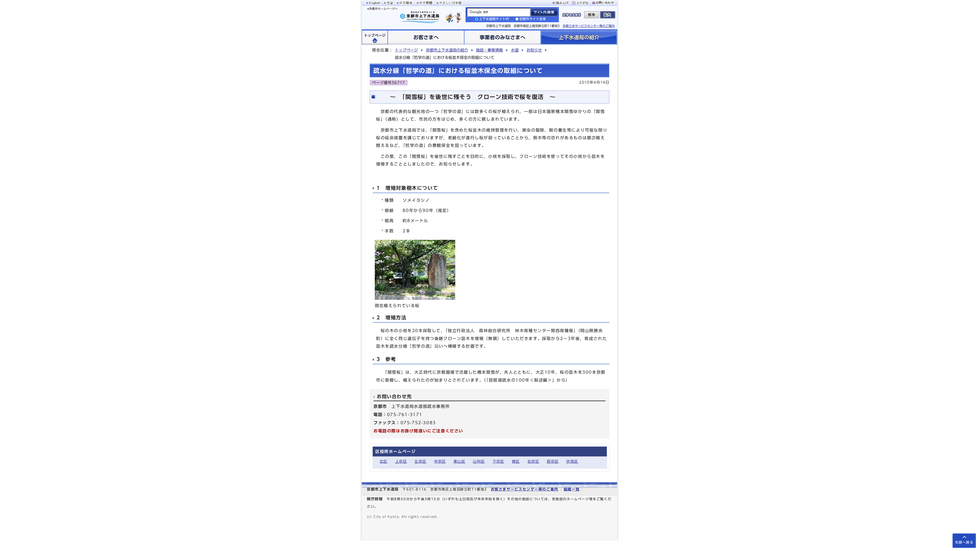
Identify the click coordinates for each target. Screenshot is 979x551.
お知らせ (534, 50)
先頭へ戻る (964, 542)
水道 (515, 50)
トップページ (406, 50)
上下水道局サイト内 (494, 19)
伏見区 (572, 461)
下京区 (498, 461)
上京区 (401, 461)
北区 (384, 461)
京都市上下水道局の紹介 (447, 50)
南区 (516, 461)
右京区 (533, 461)
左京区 (420, 461)
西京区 (553, 461)
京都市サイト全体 (532, 19)
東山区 (459, 461)
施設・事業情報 (489, 50)
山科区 (479, 461)
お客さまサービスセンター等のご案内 (589, 25)
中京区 (440, 461)
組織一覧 (571, 489)
